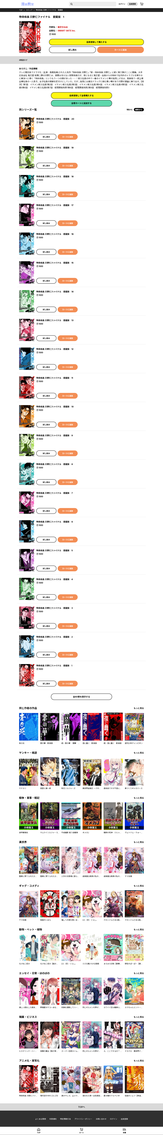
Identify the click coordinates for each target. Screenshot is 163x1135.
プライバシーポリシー (83, 1119)
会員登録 (132, 4)
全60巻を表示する (81, 696)
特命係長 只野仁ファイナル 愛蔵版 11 (54, 378)
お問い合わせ (101, 1119)
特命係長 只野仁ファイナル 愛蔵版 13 (54, 320)
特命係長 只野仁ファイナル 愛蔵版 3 (54, 608)
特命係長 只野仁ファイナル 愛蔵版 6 (54, 521)
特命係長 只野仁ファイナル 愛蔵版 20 (55, 119)
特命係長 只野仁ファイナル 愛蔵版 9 (54, 435)
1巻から (129, 110)
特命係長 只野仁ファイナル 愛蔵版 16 (55, 234)
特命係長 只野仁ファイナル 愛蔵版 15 (54, 263)
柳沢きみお (63, 27)
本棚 (124, 1133)
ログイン (122, 4)
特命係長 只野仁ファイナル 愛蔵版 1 (54, 665)
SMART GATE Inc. (67, 30)
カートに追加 (120, 50)
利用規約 (53, 1119)
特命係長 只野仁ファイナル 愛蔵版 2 (54, 637)
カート (81, 1133)
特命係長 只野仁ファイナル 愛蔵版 (49, 10)
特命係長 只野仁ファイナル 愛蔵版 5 (54, 550)
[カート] (141, 4)
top (21, 10)
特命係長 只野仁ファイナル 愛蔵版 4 (54, 579)
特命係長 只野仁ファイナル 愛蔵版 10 (55, 406)
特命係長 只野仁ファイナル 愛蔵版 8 (54, 464)
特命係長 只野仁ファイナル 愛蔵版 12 (54, 349)
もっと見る (139, 708)
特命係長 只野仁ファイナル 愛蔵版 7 (54, 493)
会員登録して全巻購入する (81, 95)
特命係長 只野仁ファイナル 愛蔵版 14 (54, 291)
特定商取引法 (65, 1119)
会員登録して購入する (96, 42)
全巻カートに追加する (81, 103)
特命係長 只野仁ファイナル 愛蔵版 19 (55, 147)
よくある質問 (40, 1119)
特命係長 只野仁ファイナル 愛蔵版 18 (55, 176)
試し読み (72, 50)
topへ (81, 1107)
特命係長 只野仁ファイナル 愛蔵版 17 (54, 205)
